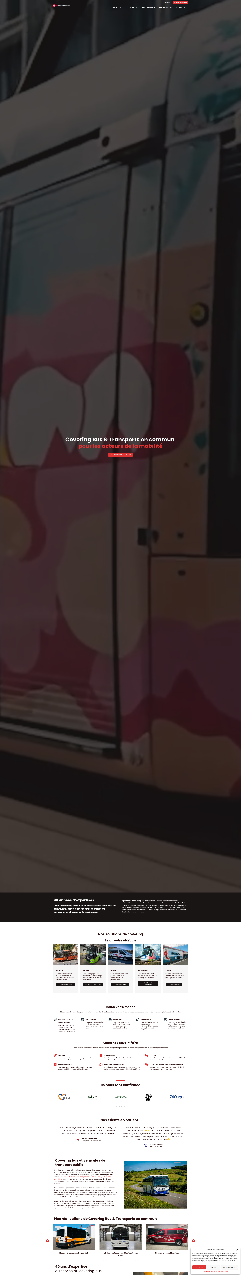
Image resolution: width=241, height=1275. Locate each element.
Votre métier (133, 8)
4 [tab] (104, 1260)
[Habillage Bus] (101, 1055)
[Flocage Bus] (146, 1055)
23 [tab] (140, 1260)
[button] (237, 1250)
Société (167, 3)
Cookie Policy (206, 1271)
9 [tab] (114, 1260)
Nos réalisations (165, 8)
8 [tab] (112, 1260)
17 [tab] (129, 1260)
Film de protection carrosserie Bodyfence (166, 1064)
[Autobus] (65, 954)
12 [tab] (119, 1260)
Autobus (59, 970)
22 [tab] (138, 1260)
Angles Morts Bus (65, 1064)
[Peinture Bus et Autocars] (101, 1064)
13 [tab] (121, 1260)
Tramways (143, 970)
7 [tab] (110, 1260)
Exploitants (117, 1019)
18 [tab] (131, 1260)
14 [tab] (123, 1260)
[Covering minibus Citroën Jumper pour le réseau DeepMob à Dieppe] (167, 1237)
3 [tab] (103, 1260)
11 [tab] (118, 1260)
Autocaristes (91, 1019)
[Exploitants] (110, 1019)
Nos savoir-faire (148, 8)
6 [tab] (108, 1260)
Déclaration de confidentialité (219, 1271)
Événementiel (146, 1019)
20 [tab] (135, 1260)
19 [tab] (133, 1260)
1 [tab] (99, 1260)
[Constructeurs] (165, 1019)
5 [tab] (106, 1260)
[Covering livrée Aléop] (121, 1237)
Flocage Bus (154, 1055)
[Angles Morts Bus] (55, 1064)
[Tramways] (148, 954)
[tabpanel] (73, 1241)
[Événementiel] (137, 1019)
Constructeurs (174, 1019)
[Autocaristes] (82, 1019)
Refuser (213, 1267)
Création (61, 1055)
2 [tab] (101, 1260)
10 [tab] (116, 1260)
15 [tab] (125, 1260)
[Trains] (175, 954)
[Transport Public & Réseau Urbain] (55, 1019)
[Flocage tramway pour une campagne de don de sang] (74, 1237)
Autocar (86, 970)
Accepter (199, 1267)
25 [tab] (144, 1260)
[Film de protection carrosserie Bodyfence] (146, 1064)
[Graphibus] (61, 5)
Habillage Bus (109, 1055)
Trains (168, 970)
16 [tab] (127, 1260)
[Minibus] (120, 954)
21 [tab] (136, 1260)
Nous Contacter (181, 8)
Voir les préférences (229, 1267)
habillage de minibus (69, 1177)
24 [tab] (142, 1260)
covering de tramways (85, 1177)
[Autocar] (93, 954)
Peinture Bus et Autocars (114, 1064)
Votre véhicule (118, 8)
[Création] (55, 1055)
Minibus (114, 970)
